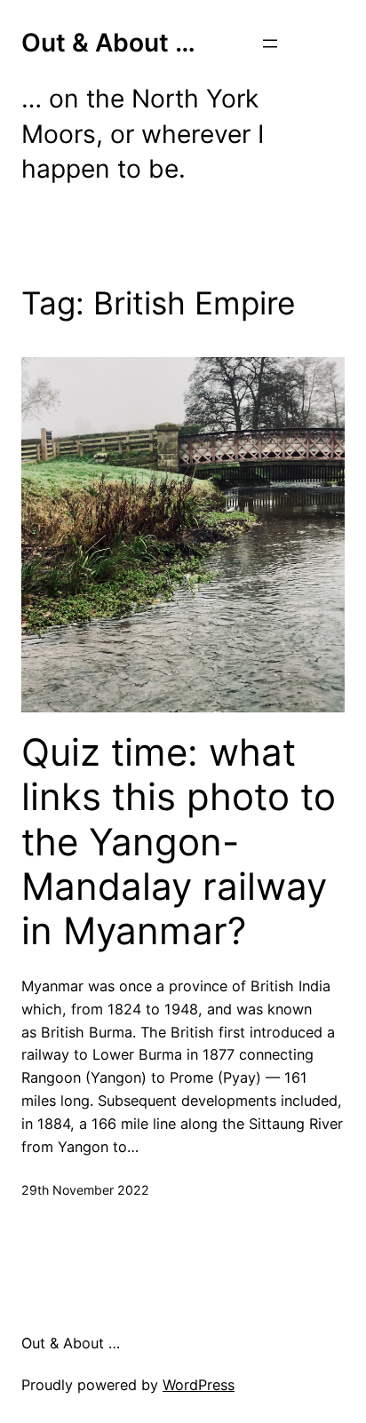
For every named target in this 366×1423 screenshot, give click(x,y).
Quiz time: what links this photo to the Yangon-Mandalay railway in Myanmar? (178, 842)
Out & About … (108, 43)
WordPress (199, 1385)
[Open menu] (270, 43)
